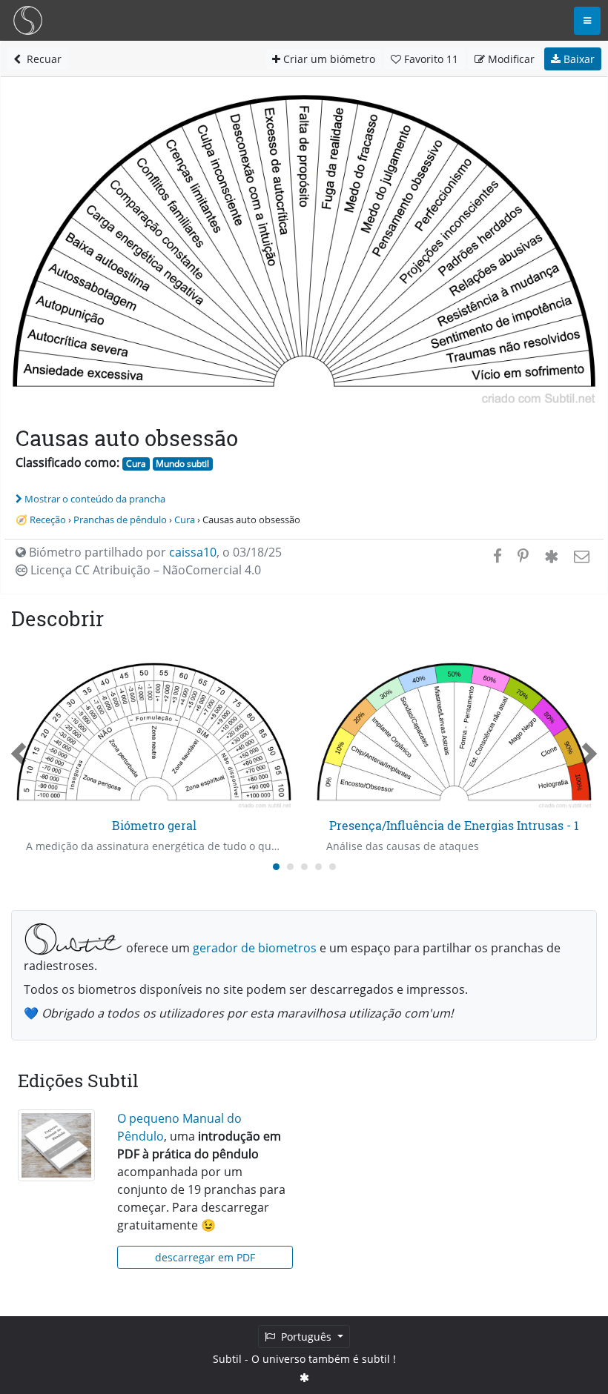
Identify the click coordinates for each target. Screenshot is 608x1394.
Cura (136, 463)
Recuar (41, 59)
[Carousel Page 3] (304, 866)
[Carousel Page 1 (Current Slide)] (276, 866)
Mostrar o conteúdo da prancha (94, 498)
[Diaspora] (551, 555)
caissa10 (193, 552)
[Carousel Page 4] (318, 866)
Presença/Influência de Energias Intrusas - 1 (454, 825)
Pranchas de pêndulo (120, 519)
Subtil (227, 1359)
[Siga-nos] (304, 1377)
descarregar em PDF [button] (205, 1257)
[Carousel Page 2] (290, 866)
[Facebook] (497, 555)
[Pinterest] (523, 555)
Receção (48, 519)
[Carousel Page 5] (332, 866)
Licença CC (144, 570)
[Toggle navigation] (587, 21)
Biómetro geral (154, 825)
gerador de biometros (255, 948)
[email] (580, 555)
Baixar (578, 59)
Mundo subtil (182, 463)
